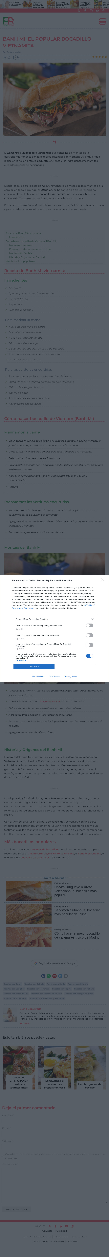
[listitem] (54, 619)
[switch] (89, 625)
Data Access (54, 676)
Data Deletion (38, 676)
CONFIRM (34, 666)
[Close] (103, 580)
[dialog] (54, 628)
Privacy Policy (70, 676)
